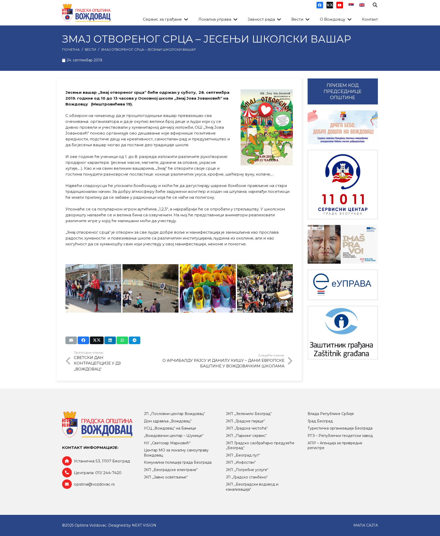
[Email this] (71, 340)
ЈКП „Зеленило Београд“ (249, 413)
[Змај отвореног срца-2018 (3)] (208, 288)
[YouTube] (339, 5)
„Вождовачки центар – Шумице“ (173, 435)
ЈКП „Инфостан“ (241, 462)
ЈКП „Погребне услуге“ (247, 469)
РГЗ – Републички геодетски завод (340, 435)
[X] (329, 5)
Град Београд (320, 421)
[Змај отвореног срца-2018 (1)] (93, 288)
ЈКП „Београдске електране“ (171, 469)
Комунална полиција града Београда (178, 462)
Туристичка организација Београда (340, 428)
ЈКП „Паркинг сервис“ (246, 435)
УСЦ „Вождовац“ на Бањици (170, 428)
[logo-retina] (86, 13)
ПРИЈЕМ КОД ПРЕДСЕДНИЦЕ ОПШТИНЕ (343, 91)
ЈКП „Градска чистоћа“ (247, 428)
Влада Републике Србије (331, 413)
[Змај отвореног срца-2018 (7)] (150, 288)
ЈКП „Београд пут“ (243, 455)
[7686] (343, 127)
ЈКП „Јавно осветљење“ (166, 477)
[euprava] (342, 285)
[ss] (342, 184)
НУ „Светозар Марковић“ (167, 443)
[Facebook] (320, 5)
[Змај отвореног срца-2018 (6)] (265, 288)
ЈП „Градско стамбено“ (247, 477)
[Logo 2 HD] (342, 332)
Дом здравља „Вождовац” (168, 421)
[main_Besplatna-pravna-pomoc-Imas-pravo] (343, 244)
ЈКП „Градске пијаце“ (245, 421)
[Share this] (83, 340)
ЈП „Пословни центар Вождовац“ (174, 413)
